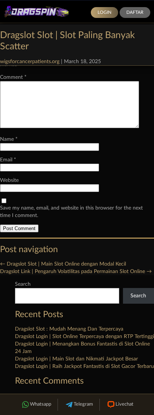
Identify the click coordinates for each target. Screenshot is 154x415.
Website (9, 180)
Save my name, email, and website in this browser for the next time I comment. (71, 211)
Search (23, 284)
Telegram (83, 404)
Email (8, 159)
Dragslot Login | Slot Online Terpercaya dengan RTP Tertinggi (84, 336)
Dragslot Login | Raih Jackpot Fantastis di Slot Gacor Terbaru (84, 366)
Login (104, 12)
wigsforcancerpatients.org (29, 61)
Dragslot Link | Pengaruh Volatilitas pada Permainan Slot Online (76, 271)
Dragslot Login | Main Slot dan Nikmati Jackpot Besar (76, 359)
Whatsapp (40, 404)
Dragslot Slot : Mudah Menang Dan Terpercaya (69, 329)
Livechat (124, 404)
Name (9, 139)
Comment (13, 77)
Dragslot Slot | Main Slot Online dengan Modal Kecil (63, 264)
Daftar (135, 12)
